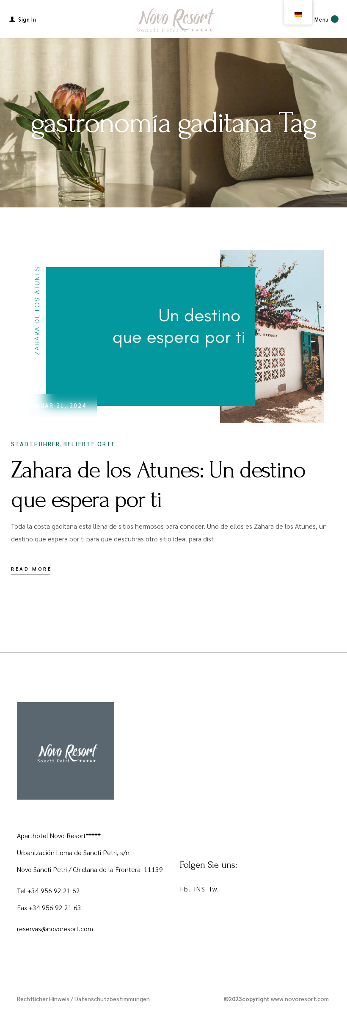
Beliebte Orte (89, 443)
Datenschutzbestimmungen (112, 998)
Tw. (214, 888)
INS (199, 888)
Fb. (185, 888)
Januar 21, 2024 (57, 405)
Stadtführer (35, 443)
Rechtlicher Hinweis (43, 998)
